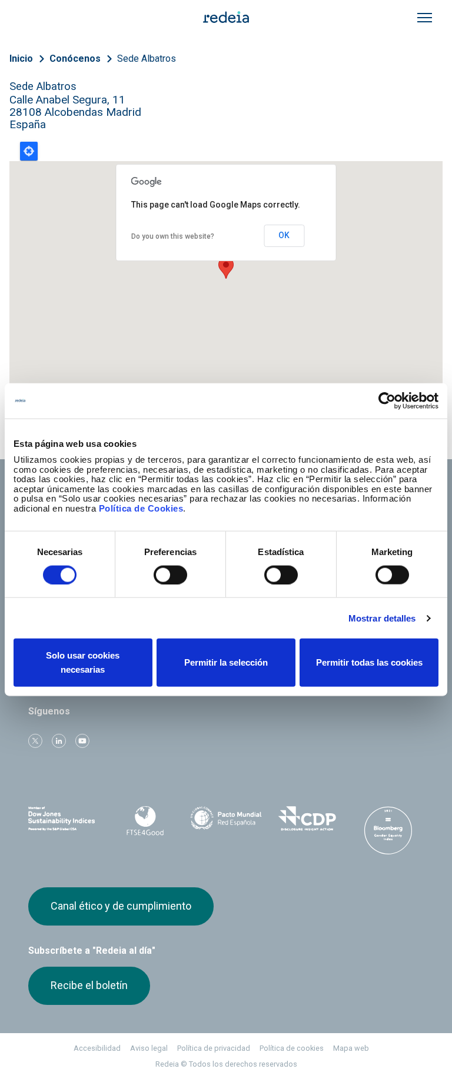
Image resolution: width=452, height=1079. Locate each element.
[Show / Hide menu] (424, 17)
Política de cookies (292, 1048)
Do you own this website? (172, 236)
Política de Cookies (141, 508)
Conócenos (75, 58)
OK (284, 235)
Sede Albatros (146, 58)
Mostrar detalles (382, 618)
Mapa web (351, 1048)
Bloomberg (388, 830)
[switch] (170, 574)
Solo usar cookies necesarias (82, 662)
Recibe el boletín (89, 985)
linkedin (59, 741)
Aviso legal (149, 1048)
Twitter (35, 741)
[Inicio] (226, 16)
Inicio (21, 58)
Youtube (82, 741)
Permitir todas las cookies (369, 662)
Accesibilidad (97, 1048)
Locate (29, 151)
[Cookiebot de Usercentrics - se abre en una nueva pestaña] (386, 400)
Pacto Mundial (226, 819)
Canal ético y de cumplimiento (121, 906)
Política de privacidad (213, 1048)
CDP (307, 818)
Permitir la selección (226, 662)
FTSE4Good (145, 821)
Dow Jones (64, 818)
